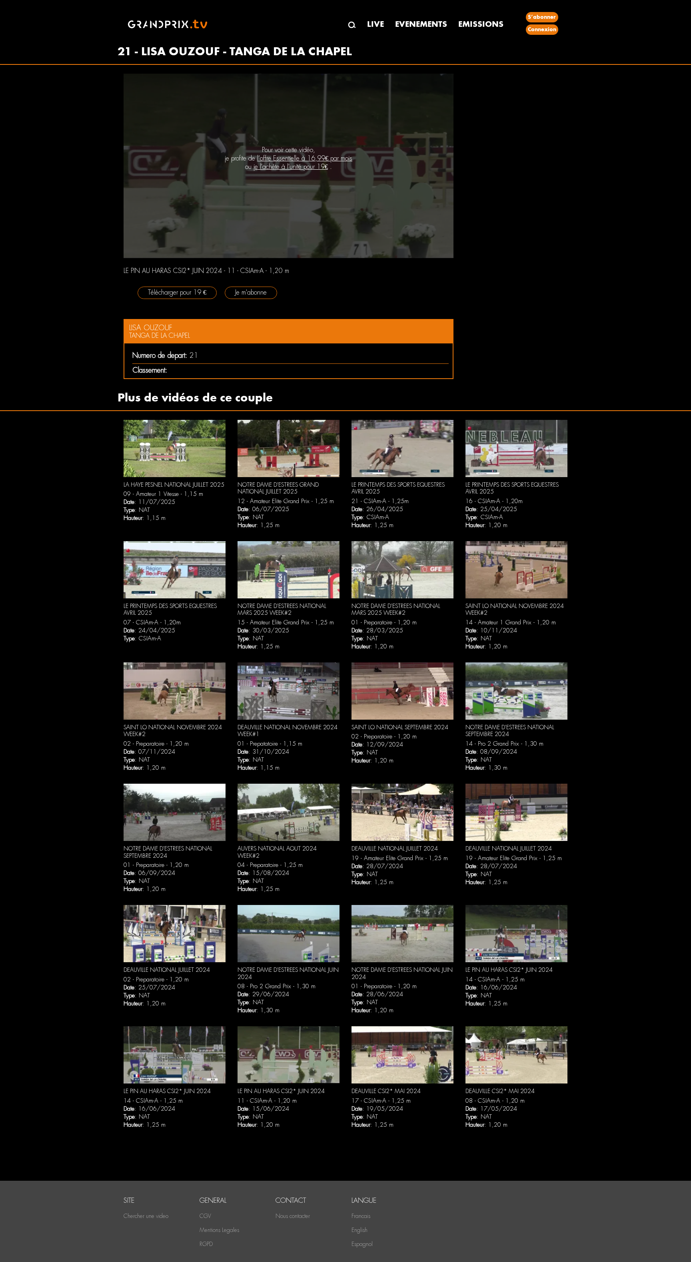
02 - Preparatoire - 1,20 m (156, 744)
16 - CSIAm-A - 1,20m (494, 501)
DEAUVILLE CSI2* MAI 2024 (386, 1091)
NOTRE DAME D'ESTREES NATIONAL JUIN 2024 (288, 973)
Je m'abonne (251, 292)
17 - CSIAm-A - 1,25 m (381, 1101)
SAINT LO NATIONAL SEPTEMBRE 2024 (399, 727)
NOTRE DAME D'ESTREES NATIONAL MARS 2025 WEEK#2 (282, 609)
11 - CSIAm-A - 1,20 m (267, 1101)
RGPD (206, 1244)
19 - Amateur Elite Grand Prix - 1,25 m (399, 858)
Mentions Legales (219, 1230)
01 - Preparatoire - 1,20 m (384, 622)
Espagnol (362, 1244)
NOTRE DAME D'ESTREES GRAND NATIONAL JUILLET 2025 (278, 488)
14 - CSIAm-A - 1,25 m (495, 979)
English (359, 1230)
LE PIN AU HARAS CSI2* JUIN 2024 (509, 969)
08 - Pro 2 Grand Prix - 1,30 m (277, 986)
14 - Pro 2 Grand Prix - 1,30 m (504, 744)
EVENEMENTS (421, 24)
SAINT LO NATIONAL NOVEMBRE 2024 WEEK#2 (514, 609)
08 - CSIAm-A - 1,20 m (495, 1101)
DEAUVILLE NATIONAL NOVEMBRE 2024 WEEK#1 (288, 731)
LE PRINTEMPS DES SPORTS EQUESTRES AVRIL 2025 (398, 488)
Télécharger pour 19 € (177, 292)
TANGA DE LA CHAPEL (159, 335)
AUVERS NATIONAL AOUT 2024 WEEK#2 (277, 852)
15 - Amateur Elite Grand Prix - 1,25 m (286, 622)
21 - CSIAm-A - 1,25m (380, 501)
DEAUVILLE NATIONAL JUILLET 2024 (394, 848)
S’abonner (542, 17)
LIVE (375, 24)
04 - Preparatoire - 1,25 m (270, 865)
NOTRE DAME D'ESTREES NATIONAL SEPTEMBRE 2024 (509, 731)
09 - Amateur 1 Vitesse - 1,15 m (163, 494)
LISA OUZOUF (150, 327)
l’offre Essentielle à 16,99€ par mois (304, 158)
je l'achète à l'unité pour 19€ (291, 167)
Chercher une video (146, 1216)
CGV (205, 1216)
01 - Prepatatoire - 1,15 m (270, 744)
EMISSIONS (480, 24)
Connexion (542, 29)
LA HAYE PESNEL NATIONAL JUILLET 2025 (174, 484)
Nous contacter (293, 1216)
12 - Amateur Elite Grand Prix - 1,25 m (286, 501)
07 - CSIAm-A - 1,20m (152, 622)
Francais (360, 1216)
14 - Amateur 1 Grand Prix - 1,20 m (510, 622)
